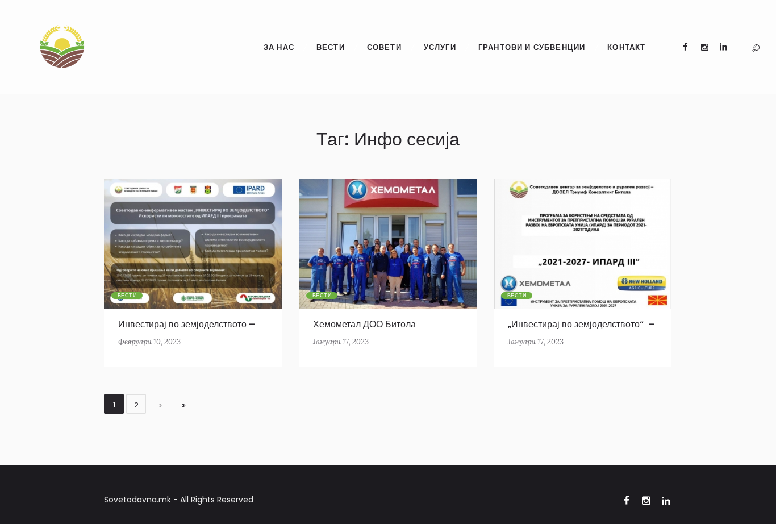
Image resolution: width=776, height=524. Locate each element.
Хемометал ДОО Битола (364, 324)
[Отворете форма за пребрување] (755, 48)
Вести (127, 295)
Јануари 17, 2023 (341, 342)
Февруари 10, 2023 (149, 342)
